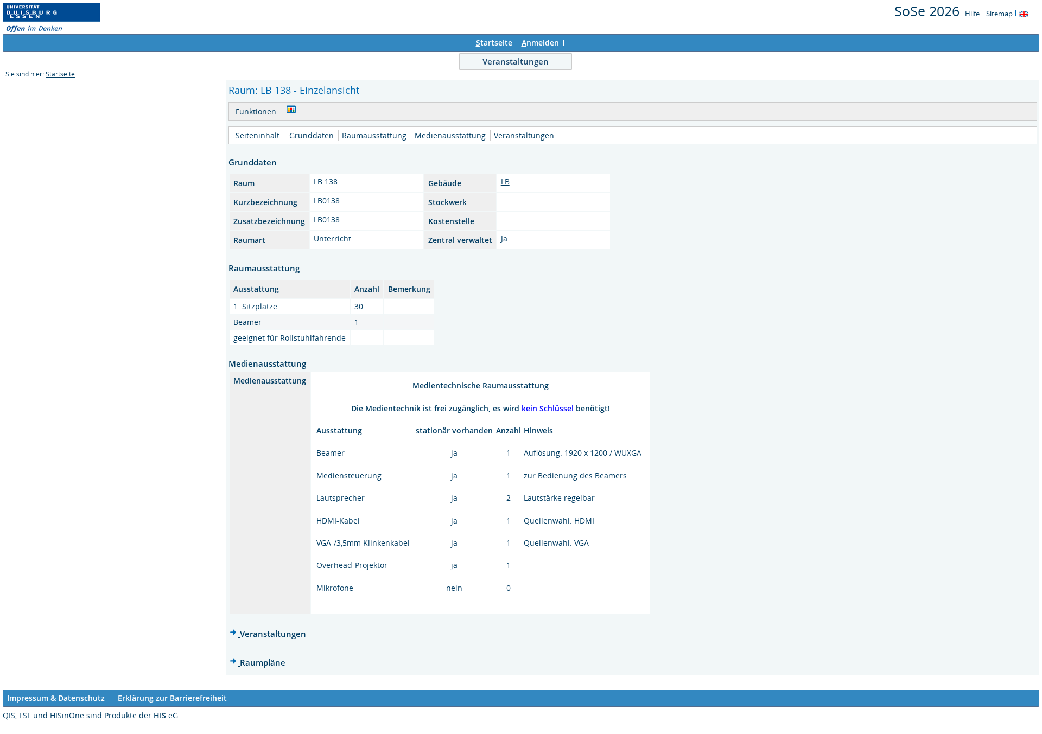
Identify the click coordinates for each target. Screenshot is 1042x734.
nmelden (540, 42)
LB (505, 181)
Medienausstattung (450, 135)
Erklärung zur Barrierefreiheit (172, 698)
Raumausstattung (374, 135)
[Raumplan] (291, 111)
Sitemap (999, 13)
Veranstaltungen (515, 61)
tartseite (494, 42)
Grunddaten (311, 135)
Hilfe (972, 13)
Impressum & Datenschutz (56, 698)
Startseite (60, 74)
